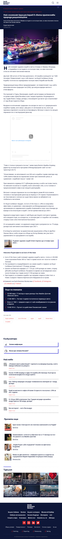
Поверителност (20, 527)
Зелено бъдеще (33, 515)
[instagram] (28, 522)
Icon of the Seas (22, 318)
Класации (22, 518)
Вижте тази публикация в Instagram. (21, 140)
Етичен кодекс (46, 527)
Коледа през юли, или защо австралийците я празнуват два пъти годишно (12, 494)
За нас (55, 527)
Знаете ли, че (42, 518)
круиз (32, 318)
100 (51, 515)
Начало (6, 8)
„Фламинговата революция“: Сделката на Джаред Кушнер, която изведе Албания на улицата (12, 483)
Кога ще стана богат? (18, 351)
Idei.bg (49, 531)
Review (23, 512)
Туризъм (21, 8)
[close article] (58, 7)
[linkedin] (33, 522)
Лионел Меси (49, 318)
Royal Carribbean (9, 318)
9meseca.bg (16, 459)
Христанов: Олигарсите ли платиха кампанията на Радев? (34, 425)
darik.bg (15, 427)
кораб (39, 318)
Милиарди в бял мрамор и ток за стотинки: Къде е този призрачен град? (31, 481)
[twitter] (38, 522)
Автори (52, 518)
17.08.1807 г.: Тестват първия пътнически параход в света (28, 299)
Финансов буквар (47, 512)
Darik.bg (15, 531)
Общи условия (9, 527)
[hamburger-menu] (58, 3)
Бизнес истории (34, 512)
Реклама (29, 527)
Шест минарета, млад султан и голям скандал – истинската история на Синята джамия (31, 494)
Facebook (37, 281)
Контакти (37, 527)
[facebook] (24, 522)
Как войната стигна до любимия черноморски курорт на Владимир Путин (48, 494)
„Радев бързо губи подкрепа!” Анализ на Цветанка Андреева (32, 446)
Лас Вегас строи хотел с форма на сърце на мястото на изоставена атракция (48, 482)
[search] (53, 3)
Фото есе (31, 518)
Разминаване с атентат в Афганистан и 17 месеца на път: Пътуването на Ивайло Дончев (34, 436)
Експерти (44, 515)
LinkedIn (9, 284)
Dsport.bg (26, 531)
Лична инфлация (15, 344)
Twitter (18, 284)
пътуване (7, 321)
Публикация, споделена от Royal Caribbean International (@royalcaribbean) (31, 160)
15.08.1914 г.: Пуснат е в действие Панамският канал (27, 307)
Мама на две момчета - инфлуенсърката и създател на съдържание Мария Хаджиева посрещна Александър (33, 456)
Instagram (47, 281)
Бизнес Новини (13, 8)
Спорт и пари (12, 518)
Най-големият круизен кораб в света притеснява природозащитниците (23, 11)
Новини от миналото (17, 515)
